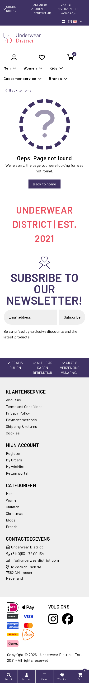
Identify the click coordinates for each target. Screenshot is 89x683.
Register (13, 453)
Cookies (13, 433)
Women (12, 500)
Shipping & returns (21, 426)
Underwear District (26, 547)
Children (12, 506)
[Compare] (65, 21)
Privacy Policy (18, 413)
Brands (12, 526)
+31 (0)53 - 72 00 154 (27, 553)
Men (9, 493)
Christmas (14, 513)
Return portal (17, 473)
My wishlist (15, 466)
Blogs (10, 520)
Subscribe (72, 317)
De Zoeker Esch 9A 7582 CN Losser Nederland (24, 572)
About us (13, 400)
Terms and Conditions (24, 406)
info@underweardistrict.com (34, 560)
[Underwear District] (22, 37)
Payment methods (21, 419)
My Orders (14, 460)
